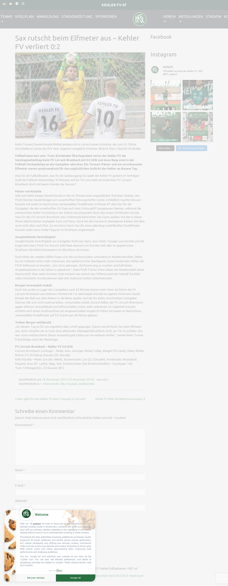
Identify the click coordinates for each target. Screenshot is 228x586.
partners (37, 523)
